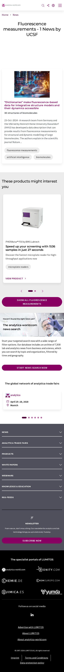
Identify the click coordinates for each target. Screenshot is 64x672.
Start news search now (32, 367)
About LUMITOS (30, 633)
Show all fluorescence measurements (32, 301)
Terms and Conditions (36, 657)
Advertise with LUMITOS (31, 627)
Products (8, 454)
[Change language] (53, 5)
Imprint (15, 657)
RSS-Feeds (8, 497)
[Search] (43, 5)
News (5, 432)
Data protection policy (32, 662)
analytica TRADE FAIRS (15, 443)
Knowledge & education (16, 486)
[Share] (48, 5)
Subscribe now (32, 540)
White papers (10, 465)
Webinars (8, 475)
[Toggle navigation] (60, 6)
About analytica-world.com (32, 639)
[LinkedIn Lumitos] (32, 614)
